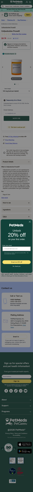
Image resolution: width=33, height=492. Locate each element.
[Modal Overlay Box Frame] (16, 246)
